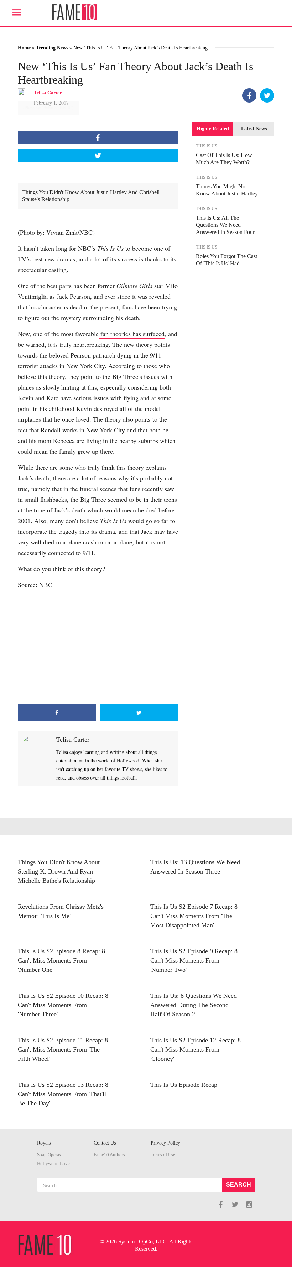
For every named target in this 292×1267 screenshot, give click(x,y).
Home (24, 48)
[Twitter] (267, 95)
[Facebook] (249, 95)
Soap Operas (49, 1154)
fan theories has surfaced (132, 333)
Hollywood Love (53, 1163)
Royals (44, 1143)
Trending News (52, 48)
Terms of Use (163, 1154)
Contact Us (105, 1143)
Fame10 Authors (109, 1154)
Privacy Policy (165, 1143)
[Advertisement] (98, 647)
